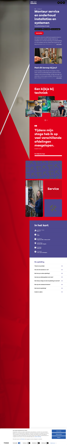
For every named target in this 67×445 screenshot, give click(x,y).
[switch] (28, 443)
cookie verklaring (38, 436)
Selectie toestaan (59, 434)
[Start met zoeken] (58, 3)
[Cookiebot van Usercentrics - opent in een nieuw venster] (6, 443)
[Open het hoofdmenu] (64, 3)
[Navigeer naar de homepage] (34, 3)
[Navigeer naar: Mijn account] (61, 3)
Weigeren (58, 437)
